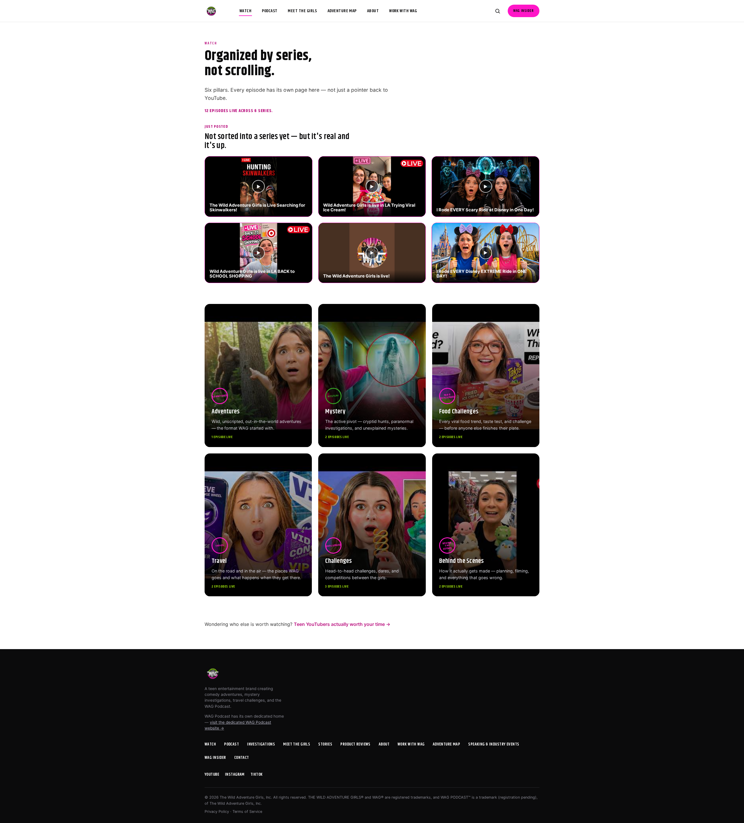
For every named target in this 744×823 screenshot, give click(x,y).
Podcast (269, 11)
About (373, 11)
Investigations (261, 744)
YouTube (212, 774)
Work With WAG (403, 11)
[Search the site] (497, 11)
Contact (241, 757)
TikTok (257, 774)
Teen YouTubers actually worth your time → (342, 624)
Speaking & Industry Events (493, 744)
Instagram (235, 774)
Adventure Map (342, 11)
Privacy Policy (217, 811)
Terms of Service (247, 811)
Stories (325, 744)
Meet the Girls (302, 11)
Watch (245, 11)
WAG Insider (523, 11)
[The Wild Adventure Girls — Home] (211, 11)
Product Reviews (355, 744)
